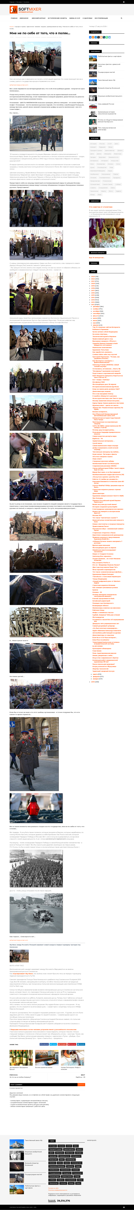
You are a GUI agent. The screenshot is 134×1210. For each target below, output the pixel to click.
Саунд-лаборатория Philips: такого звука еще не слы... (108, 469)
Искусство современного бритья (105, 658)
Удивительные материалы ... (104, 441)
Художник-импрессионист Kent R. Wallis (108, 496)
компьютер (101, 164)
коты (118, 164)
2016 (93, 293)
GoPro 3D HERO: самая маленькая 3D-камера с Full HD (107, 426)
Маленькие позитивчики (102, 347)
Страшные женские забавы (103, 461)
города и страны (20, 26)
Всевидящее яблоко (100, 605)
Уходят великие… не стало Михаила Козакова (106, 559)
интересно (94, 160)
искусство (114, 160)
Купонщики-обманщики (102, 648)
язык (99, 194)
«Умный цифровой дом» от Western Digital (106, 582)
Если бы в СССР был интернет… (105, 637)
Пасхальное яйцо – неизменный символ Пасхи (108, 529)
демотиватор (109, 150)
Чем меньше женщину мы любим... (106, 452)
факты (103, 191)
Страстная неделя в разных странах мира (107, 490)
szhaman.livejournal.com (19, 85)
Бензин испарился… (100, 412)
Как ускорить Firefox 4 (101, 563)
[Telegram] (109, 37)
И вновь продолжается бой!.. (104, 598)
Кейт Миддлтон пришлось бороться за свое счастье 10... (108, 376)
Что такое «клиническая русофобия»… (108, 572)
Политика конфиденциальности (57, 1190)
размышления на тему (54, 26)
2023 (93, 276)
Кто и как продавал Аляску (103, 394)
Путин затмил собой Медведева (105, 332)
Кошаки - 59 (97, 592)
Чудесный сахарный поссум (103, 671)
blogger (81, 1084)
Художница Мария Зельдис (103, 574)
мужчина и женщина (97, 171)
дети (92, 154)
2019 (93, 286)
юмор (92, 194)
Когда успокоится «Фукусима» (104, 666)
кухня (92, 167)
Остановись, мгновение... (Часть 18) (106, 369)
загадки (93, 157)
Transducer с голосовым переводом (107, 576)
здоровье (102, 157)
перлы (115, 174)
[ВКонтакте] (90, 37)
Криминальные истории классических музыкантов (107, 113)
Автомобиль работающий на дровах (107, 633)
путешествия (95, 184)
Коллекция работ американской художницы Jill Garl (105, 661)
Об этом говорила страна (102, 456)
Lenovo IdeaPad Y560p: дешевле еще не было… (108, 486)
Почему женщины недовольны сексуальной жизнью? (105, 595)
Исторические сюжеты (57, 18)
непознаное (106, 174)
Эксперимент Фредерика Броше (19, 1068)
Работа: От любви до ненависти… (106, 479)
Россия (102, 143)
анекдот (93, 147)
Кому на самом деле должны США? (106, 389)
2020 (93, 283)
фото (111, 191)
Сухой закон (97, 443)
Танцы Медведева (100, 579)
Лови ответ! (97, 459)
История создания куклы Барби (105, 507)
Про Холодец (98, 498)
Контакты (26, 2)
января (96, 679)
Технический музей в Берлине (104, 336)
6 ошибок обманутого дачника (105, 396)
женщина (107, 154)
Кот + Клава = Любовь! (101, 380)
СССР (110, 143)
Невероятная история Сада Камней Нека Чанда (106, 419)
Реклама (19, 2)
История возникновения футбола (106, 387)
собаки (118, 184)
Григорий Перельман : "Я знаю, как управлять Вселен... (106, 357)
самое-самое (107, 184)
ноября (96, 309)
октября (96, 311)
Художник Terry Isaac (101, 350)
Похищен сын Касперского (103, 603)
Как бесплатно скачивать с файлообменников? (103, 361)
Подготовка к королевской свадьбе (107, 373)
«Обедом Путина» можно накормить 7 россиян (107, 542)
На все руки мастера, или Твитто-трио (107, 398)
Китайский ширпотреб (101, 601)
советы (93, 187)
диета (99, 154)
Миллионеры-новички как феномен (106, 608)
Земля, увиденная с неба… (103, 655)
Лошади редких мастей (106, 72)
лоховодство (102, 167)
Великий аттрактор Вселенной (109, 88)
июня (95, 320)
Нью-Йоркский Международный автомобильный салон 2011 (105, 415)
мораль (43, 26)
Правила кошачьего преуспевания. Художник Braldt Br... (106, 538)
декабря (96, 306)
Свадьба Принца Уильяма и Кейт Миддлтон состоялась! (105, 344)
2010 (93, 682)
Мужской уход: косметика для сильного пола (108, 521)
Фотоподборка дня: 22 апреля (104, 548)
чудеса (118, 191)
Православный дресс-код (103, 339)
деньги (120, 150)
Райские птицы (98, 610)
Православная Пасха (100, 526)
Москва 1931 (97, 515)
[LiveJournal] (104, 37)
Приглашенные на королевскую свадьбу (105, 423)
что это (63, 1183)
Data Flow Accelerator (101, 640)
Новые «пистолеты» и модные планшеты (108, 524)
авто (116, 143)
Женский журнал (38, 18)
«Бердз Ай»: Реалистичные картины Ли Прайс (108, 408)
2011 (93, 304)
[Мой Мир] (96, 37)
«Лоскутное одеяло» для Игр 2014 (106, 477)
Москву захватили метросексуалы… (106, 401)
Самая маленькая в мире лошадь (105, 445)
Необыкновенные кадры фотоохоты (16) (108, 474)
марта (95, 674)
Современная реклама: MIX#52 (104, 466)
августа (96, 316)
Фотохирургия (98, 617)
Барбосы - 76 (98, 438)
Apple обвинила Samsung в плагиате (107, 630)
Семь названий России (106, 104)
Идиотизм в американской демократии (108, 535)
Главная (12, 2)
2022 (93, 279)
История (93, 143)
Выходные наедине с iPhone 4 (104, 341)
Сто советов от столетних (100, 207)
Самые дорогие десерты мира (104, 436)
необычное (94, 174)
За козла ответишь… (100, 334)
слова (77, 1176)
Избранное (24, 18)
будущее (102, 147)
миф (111, 167)
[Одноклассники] (93, 37)
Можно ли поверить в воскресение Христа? (106, 512)
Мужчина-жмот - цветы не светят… (106, 405)
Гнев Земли (97, 651)
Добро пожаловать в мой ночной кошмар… (105, 448)
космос (110, 164)
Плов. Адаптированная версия (104, 653)
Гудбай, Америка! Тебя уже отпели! (106, 615)
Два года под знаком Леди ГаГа (105, 567)
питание (93, 177)
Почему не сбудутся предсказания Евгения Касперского (110, 121)
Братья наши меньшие (101, 545)
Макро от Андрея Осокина (103, 554)
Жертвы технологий (100, 669)
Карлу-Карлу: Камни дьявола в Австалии (108, 403)
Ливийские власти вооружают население (104, 551)
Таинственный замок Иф (106, 80)
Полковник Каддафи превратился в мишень (106, 433)
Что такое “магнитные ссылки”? (105, 518)
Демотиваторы (98, 493)
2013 (93, 300)
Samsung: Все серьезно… (102, 556)
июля (95, 318)
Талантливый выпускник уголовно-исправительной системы (106, 643)
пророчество (95, 181)
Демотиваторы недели (102, 391)
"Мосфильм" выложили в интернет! (106, 371)
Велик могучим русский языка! (105, 504)
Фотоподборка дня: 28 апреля (104, 384)
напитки (70, 1166)
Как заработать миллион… (103, 352)
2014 (93, 297)
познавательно (104, 177)
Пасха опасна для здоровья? (104, 664)
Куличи (95, 590)
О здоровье (87, 18)
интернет (104, 160)
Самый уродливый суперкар (104, 626)
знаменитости (113, 157)
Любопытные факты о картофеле (109, 56)
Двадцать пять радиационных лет (106, 623)
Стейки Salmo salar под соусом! (105, 354)
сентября (97, 313)
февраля (96, 676)
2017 (93, 290)
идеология (30, 26)
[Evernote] (107, 37)
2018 (93, 288)
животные (117, 154)
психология (107, 181)
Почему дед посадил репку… (104, 430)
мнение (37, 26)
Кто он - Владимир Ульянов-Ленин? (106, 565)
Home (12, 26)
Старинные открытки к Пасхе (104, 533)
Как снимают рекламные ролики (105, 587)
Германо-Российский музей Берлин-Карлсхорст (107, 501)
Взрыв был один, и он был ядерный (106, 472)
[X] (98, 37)
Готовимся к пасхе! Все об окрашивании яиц (108, 620)
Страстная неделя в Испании (104, 585)
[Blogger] (101, 37)
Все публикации (101, 18)
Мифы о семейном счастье (103, 612)
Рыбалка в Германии (100, 329)
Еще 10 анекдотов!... (97, 257)
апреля (96, 325)
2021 (93, 281)
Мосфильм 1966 (99, 382)
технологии (94, 191)
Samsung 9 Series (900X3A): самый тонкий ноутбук (106, 365)
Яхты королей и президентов (104, 569)
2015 (93, 295)
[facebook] (123, 2)
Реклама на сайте (53, 1188)
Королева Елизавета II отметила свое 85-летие (108, 482)
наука (110, 171)
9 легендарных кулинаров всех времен (108, 509)
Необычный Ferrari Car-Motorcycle (106, 463)
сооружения (103, 187)
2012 (93, 302)
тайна (113, 187)
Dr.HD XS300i (98, 646)
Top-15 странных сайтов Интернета (106, 327)
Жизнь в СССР (74, 18)
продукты (116, 177)
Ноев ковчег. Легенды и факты (105, 454)
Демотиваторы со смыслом (103, 635)
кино (92, 164)
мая (94, 323)
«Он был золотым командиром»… (105, 628)
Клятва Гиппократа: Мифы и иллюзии (70, 1068)
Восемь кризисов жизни (43, 1067)
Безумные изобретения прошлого (110, 96)
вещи (110, 147)
